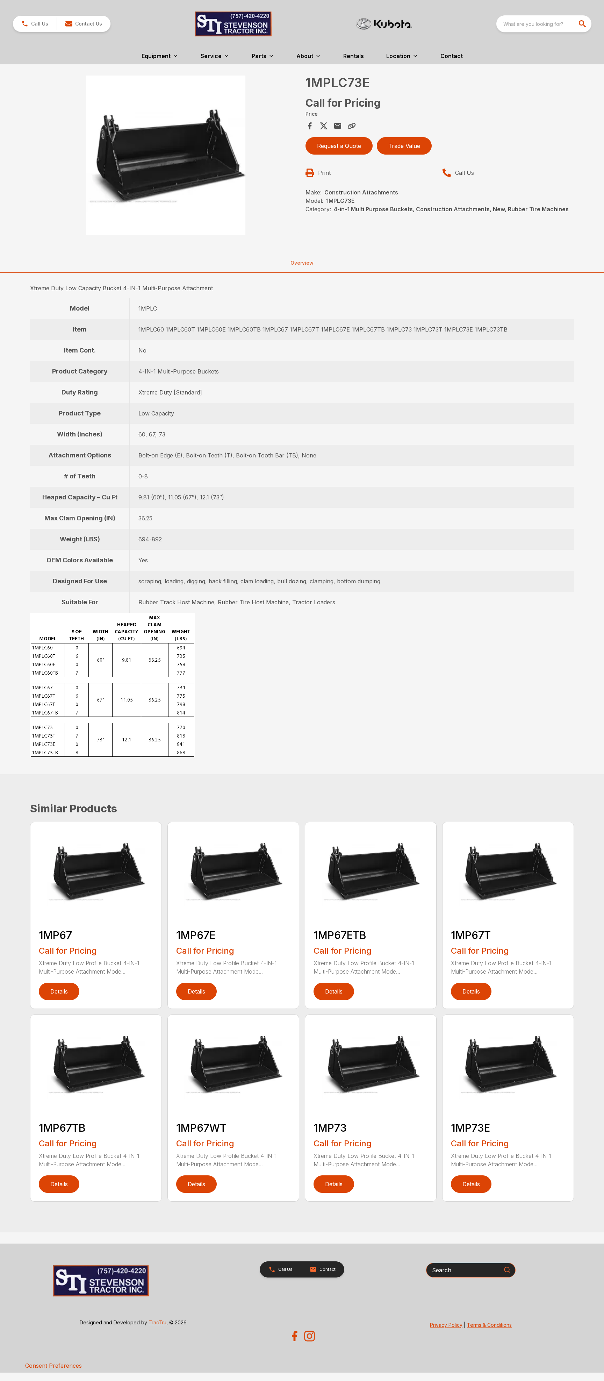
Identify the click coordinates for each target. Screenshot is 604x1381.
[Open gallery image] (166, 155)
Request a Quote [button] (339, 145)
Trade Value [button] (404, 145)
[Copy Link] (351, 126)
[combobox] (543, 23)
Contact (451, 55)
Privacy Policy (446, 1325)
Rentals (353, 55)
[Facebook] (294, 1336)
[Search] (507, 1269)
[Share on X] (323, 126)
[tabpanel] (166, 156)
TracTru (157, 1322)
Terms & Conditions (489, 1325)
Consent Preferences (53, 1365)
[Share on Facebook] (309, 126)
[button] (35, 23)
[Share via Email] (337, 126)
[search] (583, 24)
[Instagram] (309, 1336)
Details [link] (59, 991)
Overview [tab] (302, 263)
